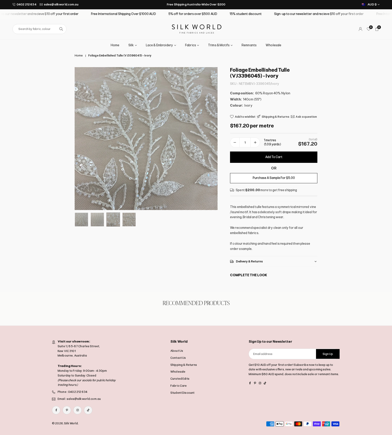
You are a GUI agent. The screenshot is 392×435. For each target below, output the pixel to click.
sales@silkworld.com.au (61, 4)
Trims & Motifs (219, 45)
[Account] (360, 29)
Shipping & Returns (183, 365)
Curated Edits (179, 378)
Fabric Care (178, 385)
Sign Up (328, 354)
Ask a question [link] (306, 116)
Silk (131, 45)
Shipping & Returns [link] (275, 116)
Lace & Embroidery (159, 45)
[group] (146, 138)
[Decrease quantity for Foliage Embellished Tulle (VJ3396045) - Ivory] (234, 142)
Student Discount (182, 392)
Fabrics (190, 45)
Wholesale (273, 45)
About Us (176, 350)
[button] (206, 138)
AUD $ (372, 4)
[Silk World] (196, 29)
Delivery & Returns (249, 261)
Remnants (249, 45)
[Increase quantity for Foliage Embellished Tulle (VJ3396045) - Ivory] (255, 142)
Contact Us (178, 357)
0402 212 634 (26, 4)
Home (115, 45)
